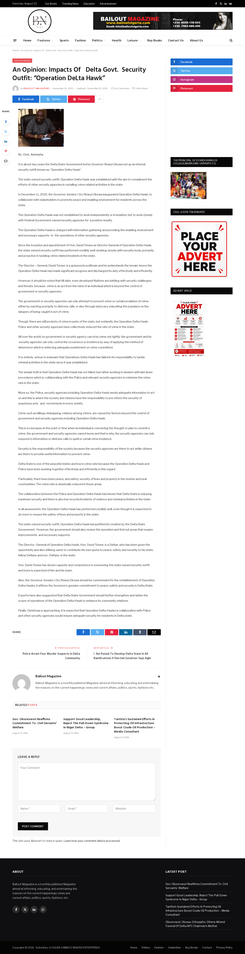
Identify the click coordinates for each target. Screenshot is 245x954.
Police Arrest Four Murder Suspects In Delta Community (51, 656)
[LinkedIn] (6, 141)
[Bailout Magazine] (39, 21)
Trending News (70, 3)
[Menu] (15, 40)
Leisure (132, 40)
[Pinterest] (6, 151)
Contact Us (176, 40)
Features (44, 40)
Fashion (80, 40)
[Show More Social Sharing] (99, 99)
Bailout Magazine (36, 88)
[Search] (231, 40)
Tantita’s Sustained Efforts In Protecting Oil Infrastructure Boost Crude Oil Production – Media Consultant (134, 725)
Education (89, 3)
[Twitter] (6, 131)
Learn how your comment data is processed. (92, 840)
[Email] (6, 161)
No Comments (122, 88)
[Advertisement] (202, 124)
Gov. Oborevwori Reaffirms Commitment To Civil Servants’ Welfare (34, 723)
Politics (97, 40)
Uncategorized (22, 60)
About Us (196, 40)
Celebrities (174, 947)
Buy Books (154, 40)
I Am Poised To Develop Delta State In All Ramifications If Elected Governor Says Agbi (122, 656)
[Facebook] (6, 122)
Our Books (51, 3)
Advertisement (108, 3)
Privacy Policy (224, 947)
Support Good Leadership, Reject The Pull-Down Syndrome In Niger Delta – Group (86, 723)
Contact (207, 947)
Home (27, 40)
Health (117, 40)
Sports (64, 40)
